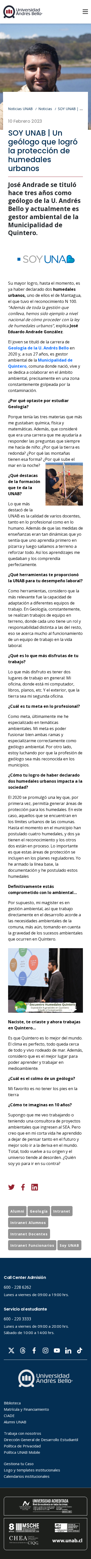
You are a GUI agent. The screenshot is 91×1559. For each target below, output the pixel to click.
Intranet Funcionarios (32, 1245)
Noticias (45, 108)
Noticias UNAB (20, 108)
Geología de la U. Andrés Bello (38, 348)
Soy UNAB (69, 1245)
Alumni (17, 1211)
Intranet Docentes (29, 1234)
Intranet (61, 1211)
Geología (39, 1211)
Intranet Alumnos (28, 1222)
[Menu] (85, 12)
